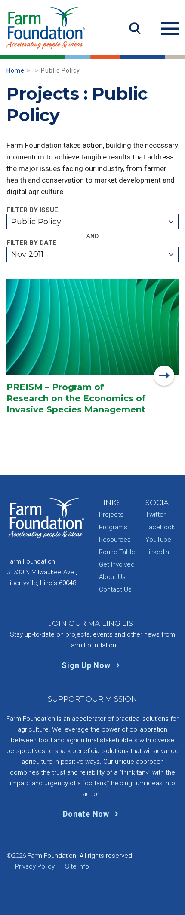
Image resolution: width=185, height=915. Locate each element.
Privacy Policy (35, 866)
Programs (113, 527)
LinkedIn (157, 552)
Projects (111, 514)
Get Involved (117, 564)
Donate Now (87, 813)
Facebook (160, 527)
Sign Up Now (87, 665)
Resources (115, 539)
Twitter (155, 514)
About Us (112, 577)
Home (15, 70)
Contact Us (115, 589)
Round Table (117, 552)
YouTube (158, 539)
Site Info (77, 866)
